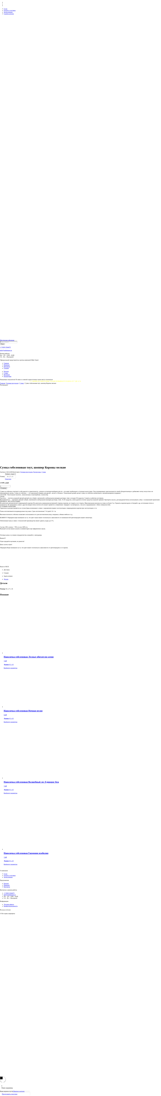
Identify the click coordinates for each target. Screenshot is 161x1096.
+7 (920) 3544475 (5, 347)
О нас (5, 9)
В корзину (3, 488)
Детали (6, 579)
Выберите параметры (10, 668)
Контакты (7, 366)
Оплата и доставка (10, 10)
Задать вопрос (8, 12)
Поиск (2, 344)
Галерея (6, 368)
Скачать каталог (9, 14)
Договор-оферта (9, 904)
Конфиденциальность (11, 906)
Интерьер (7, 375)
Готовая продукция (12, 383)
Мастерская (7, 340)
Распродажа (7, 376)
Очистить (8, 479)
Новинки (7, 365)
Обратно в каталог (19, 1091)
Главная (6, 363)
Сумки (6, 373)
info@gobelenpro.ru (6, 350)
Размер (2, 476)
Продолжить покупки (9, 1094)
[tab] (82, 579)
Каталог (6, 371)
